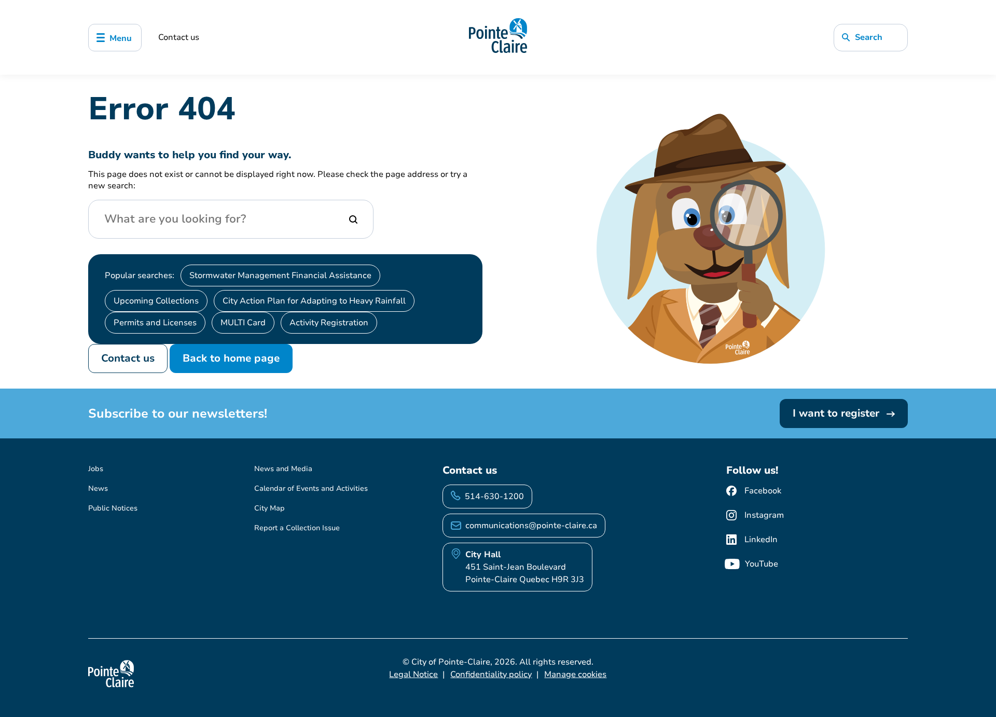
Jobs (95, 469)
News (98, 488)
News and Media (283, 469)
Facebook (762, 491)
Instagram (764, 515)
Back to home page (231, 358)
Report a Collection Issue (297, 528)
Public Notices (112, 508)
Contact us (178, 37)
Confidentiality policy (491, 674)
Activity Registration (328, 322)
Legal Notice (413, 674)
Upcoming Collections (156, 301)
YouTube (761, 564)
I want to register (837, 413)
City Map (269, 508)
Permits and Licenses (155, 322)
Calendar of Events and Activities (311, 488)
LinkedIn (761, 539)
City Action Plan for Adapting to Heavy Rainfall (314, 301)
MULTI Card (243, 322)
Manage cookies (575, 674)
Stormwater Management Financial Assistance (280, 275)
